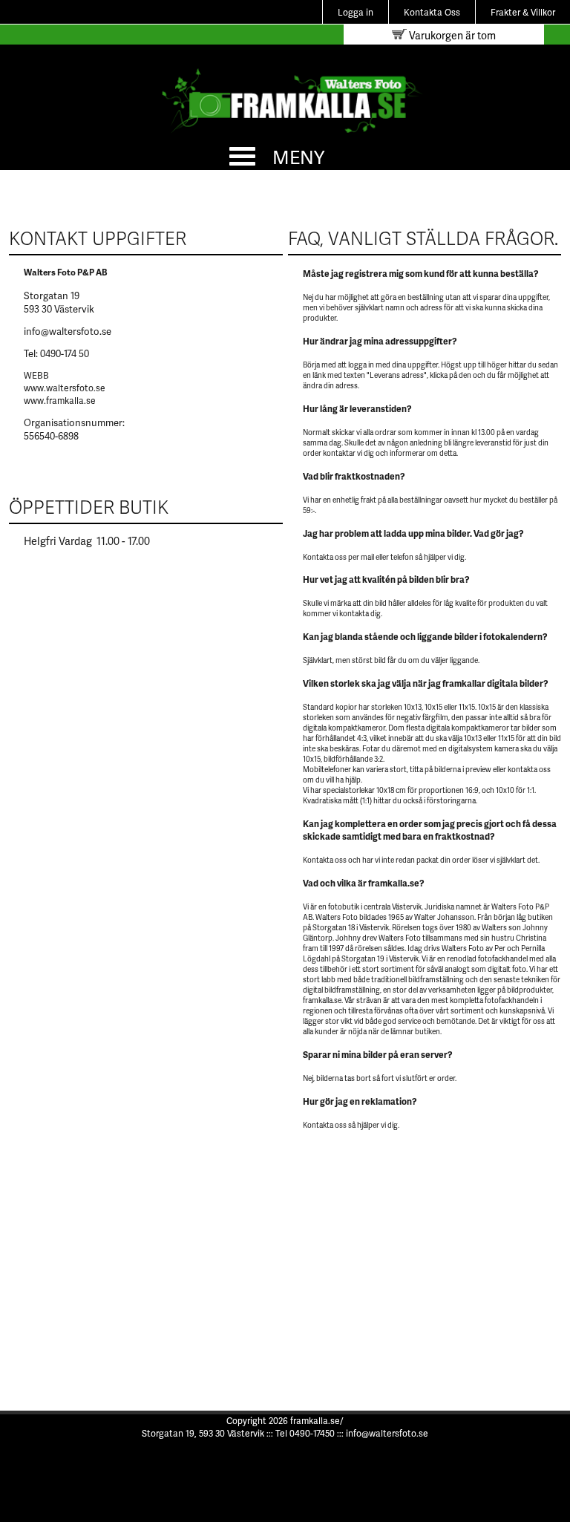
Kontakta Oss (432, 12)
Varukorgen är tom (451, 35)
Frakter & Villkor (523, 12)
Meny (298, 156)
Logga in (355, 12)
